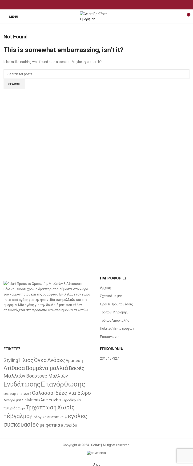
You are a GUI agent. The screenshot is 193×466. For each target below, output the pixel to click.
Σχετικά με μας (111, 296)
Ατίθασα (14, 368)
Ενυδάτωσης (22, 384)
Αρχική (105, 288)
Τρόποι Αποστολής (114, 320)
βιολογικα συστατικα (47, 417)
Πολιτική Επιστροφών (117, 328)
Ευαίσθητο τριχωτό (17, 393)
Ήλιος (26, 360)
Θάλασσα (42, 393)
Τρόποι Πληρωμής (114, 312)
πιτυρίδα (69, 425)
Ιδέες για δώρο (72, 393)
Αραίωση (74, 360)
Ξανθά (54, 400)
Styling (11, 360)
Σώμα (21, 408)
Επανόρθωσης (63, 384)
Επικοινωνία (109, 337)
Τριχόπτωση (41, 407)
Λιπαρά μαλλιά (15, 400)
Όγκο (40, 360)
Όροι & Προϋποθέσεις (116, 304)
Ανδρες (56, 360)
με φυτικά (50, 425)
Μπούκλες (37, 399)
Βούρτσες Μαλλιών (47, 376)
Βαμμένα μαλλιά (47, 368)
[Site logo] (96, 16)
